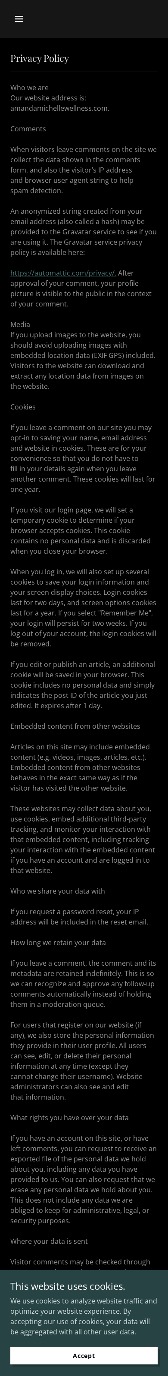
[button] (27, 18)
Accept (84, 1356)
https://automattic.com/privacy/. (63, 273)
